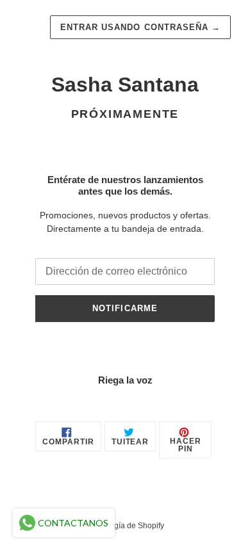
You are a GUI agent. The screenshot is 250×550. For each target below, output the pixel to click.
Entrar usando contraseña (140, 27)
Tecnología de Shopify (125, 525)
